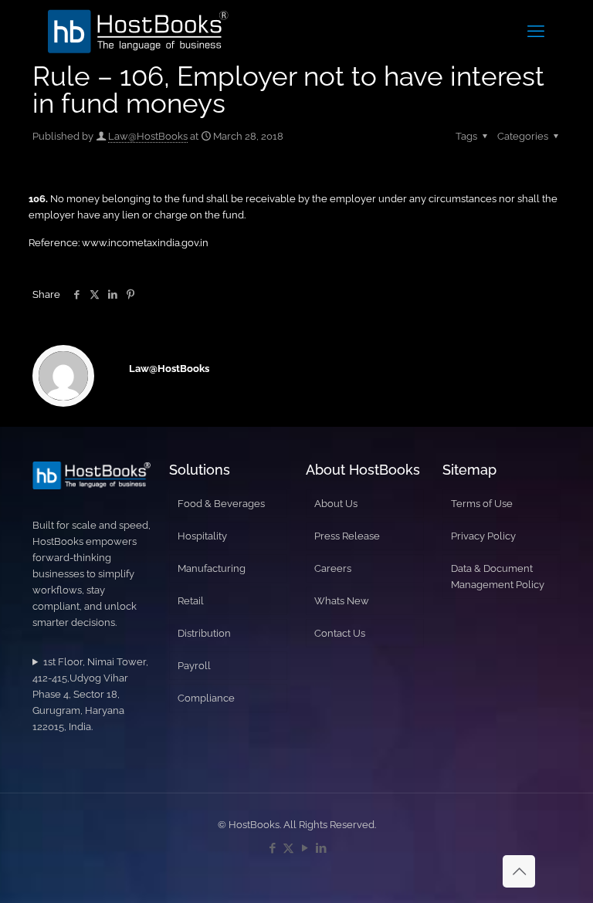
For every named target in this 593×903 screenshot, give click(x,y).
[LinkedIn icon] (321, 848)
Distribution (204, 633)
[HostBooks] (138, 31)
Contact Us (339, 633)
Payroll (194, 665)
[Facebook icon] (272, 848)
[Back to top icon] (519, 871)
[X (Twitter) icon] (288, 848)
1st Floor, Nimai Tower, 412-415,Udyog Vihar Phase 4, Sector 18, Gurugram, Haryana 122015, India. (90, 694)
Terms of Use (482, 503)
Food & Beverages (221, 503)
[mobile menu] (536, 31)
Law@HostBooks (148, 136)
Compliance (206, 698)
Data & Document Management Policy (497, 576)
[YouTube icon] (304, 848)
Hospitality (202, 536)
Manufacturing (212, 568)
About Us (335, 503)
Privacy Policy (483, 536)
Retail (191, 601)
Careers (332, 568)
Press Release (347, 536)
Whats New (341, 601)
